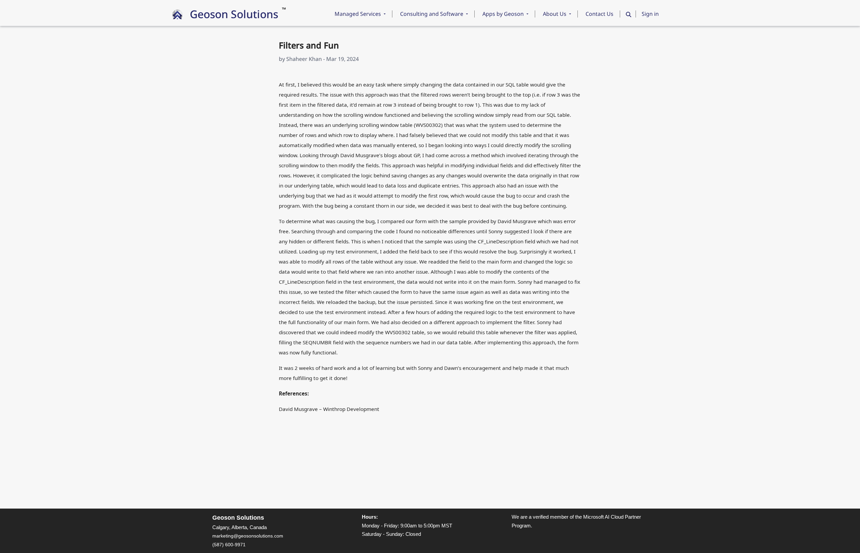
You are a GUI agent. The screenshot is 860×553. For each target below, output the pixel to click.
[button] (628, 14)
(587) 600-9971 (229, 544)
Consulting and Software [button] (432, 14)
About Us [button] (555, 14)
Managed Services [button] (358, 14)
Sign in (650, 14)
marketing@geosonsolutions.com (247, 536)
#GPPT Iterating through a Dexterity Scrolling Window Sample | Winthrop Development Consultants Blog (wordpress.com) (408, 424)
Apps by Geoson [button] (503, 14)
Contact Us (599, 14)
